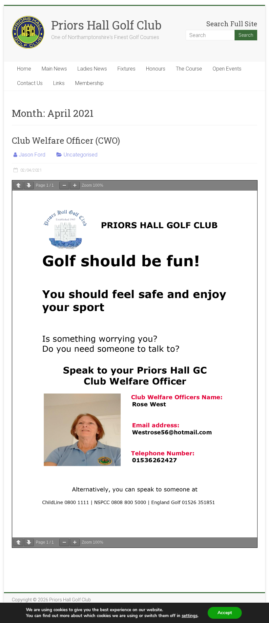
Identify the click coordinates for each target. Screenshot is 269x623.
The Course (189, 69)
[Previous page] (18, 185)
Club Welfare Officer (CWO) (66, 140)
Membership (89, 83)
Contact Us (30, 83)
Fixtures (126, 69)
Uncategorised (80, 155)
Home (24, 69)
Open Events (227, 69)
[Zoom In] (75, 185)
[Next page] (29, 185)
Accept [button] (224, 613)
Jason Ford (32, 155)
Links (59, 83)
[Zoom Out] (64, 185)
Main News (54, 69)
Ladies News (92, 69)
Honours (155, 69)
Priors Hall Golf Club (106, 25)
